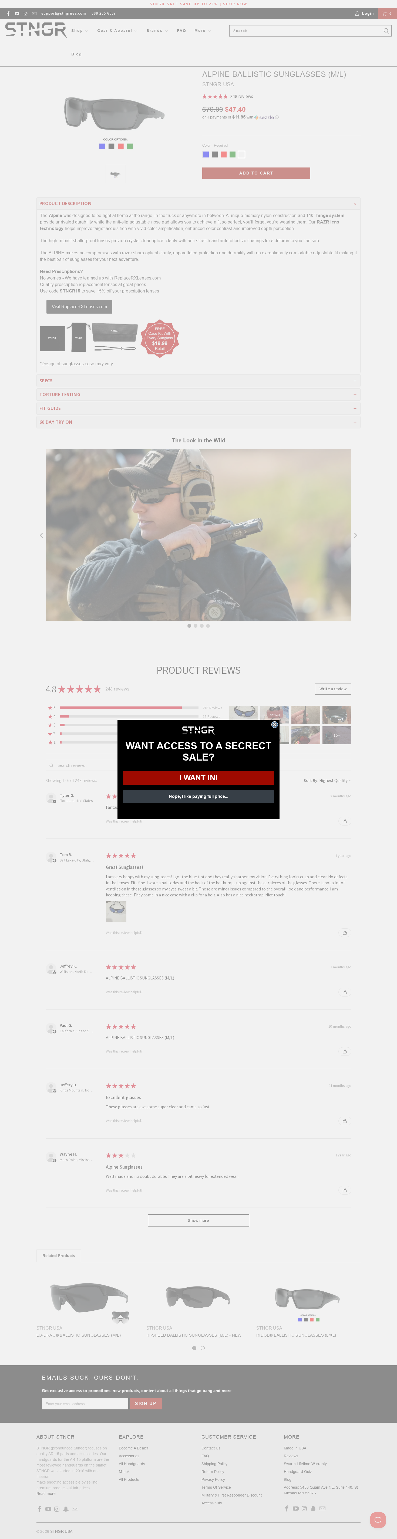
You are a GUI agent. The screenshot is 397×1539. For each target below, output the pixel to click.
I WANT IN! (198, 778)
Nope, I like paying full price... (198, 796)
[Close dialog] (274, 724)
